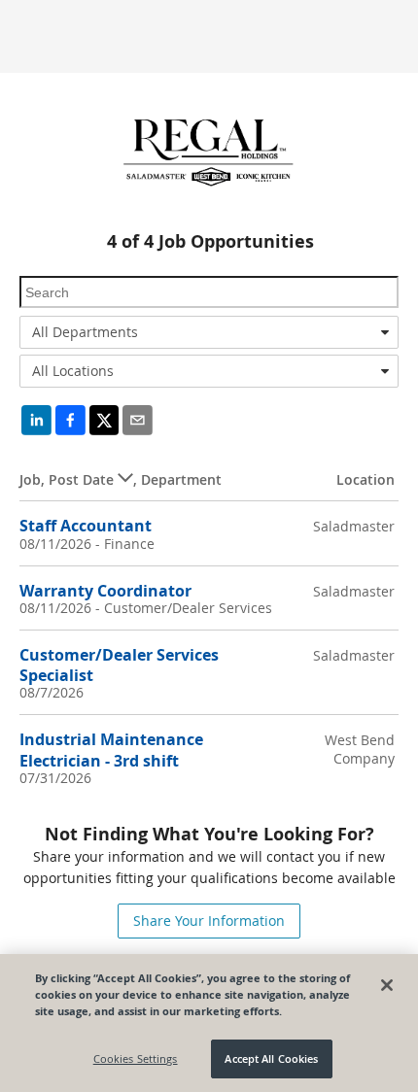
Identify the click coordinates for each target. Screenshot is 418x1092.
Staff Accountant (85, 525)
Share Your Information (209, 920)
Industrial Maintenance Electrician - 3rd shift (111, 749)
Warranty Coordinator (105, 590)
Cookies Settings (135, 1058)
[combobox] (209, 332)
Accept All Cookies (271, 1058)
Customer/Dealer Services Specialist (119, 665)
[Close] (387, 985)
